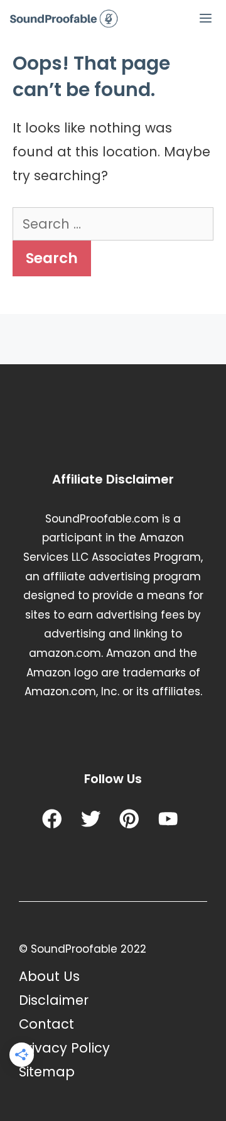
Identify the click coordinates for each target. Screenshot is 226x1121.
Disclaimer (54, 1000)
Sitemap (47, 1072)
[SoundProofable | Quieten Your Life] (64, 19)
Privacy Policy (64, 1048)
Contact (46, 1024)
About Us (49, 976)
